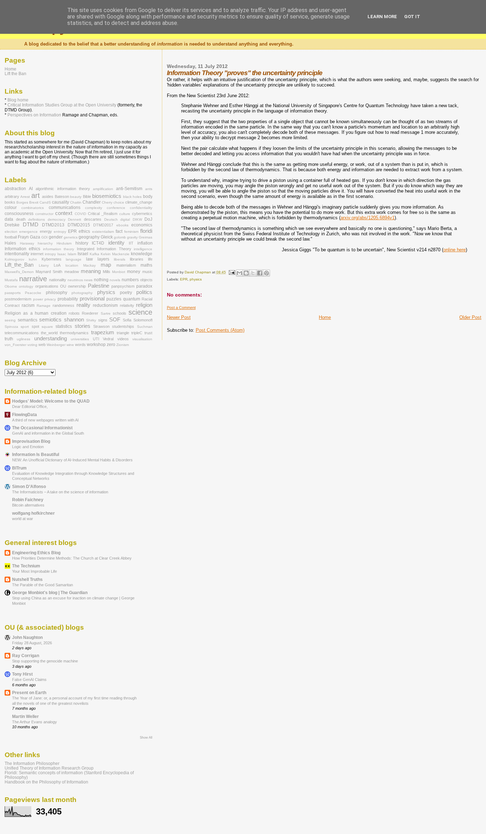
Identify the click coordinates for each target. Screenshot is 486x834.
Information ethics (22, 248)
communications (64, 207)
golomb (120, 237)
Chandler (92, 202)
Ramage (44, 306)
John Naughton (27, 637)
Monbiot (118, 272)
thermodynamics (74, 333)
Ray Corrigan (25, 655)
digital (125, 219)
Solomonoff (143, 320)
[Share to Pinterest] (266, 273)
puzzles (113, 299)
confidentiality (141, 208)
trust (148, 333)
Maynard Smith (49, 271)
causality (60, 202)
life (150, 259)
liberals (119, 259)
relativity (127, 305)
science (140, 312)
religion (144, 305)
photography (82, 293)
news (88, 280)
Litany (44, 265)
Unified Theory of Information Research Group (49, 768)
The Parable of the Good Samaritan (42, 585)
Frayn (23, 237)
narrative (33, 279)
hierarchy (45, 243)
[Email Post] (231, 272)
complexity (93, 208)
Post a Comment (181, 307)
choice (118, 202)
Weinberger (56, 345)
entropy (60, 232)
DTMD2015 (79, 224)
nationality (57, 280)
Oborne (11, 286)
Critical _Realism (102, 213)
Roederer (90, 313)
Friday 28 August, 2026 (32, 643)
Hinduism (64, 243)
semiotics (50, 319)
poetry (126, 292)
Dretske (12, 224)
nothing (101, 279)
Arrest (25, 197)
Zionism (122, 345)
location (71, 265)
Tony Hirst (22, 674)
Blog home (17, 100)
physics (196, 279)
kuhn (33, 259)
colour (11, 207)
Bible (87, 196)
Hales (10, 243)
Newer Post (179, 317)
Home (325, 317)
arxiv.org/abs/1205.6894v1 (367, 217)
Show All (146, 737)
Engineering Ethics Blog (36, 552)
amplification (103, 189)
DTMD (30, 224)
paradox (144, 286)
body (148, 196)
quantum (131, 299)
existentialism (103, 232)
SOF (114, 319)
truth (9, 338)
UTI (96, 339)
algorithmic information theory (63, 189)
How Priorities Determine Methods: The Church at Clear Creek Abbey (72, 558)
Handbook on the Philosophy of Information (46, 782)
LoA (57, 265)
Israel (83, 253)
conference (116, 208)
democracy (56, 219)
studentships (123, 326)
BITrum (19, 468)
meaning (91, 271)
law (89, 259)
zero (111, 344)
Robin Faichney (27, 499)
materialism (126, 265)
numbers (130, 279)
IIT (131, 243)
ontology (26, 286)
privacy (50, 299)
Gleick (107, 237)
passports (13, 293)
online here (454, 249)
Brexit (33, 202)
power (38, 299)
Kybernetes (52, 259)
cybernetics (142, 213)
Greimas (145, 237)
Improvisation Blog (31, 441)
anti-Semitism (129, 188)
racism (28, 305)
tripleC (136, 333)
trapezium (102, 332)
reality (83, 305)
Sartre (106, 313)
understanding (50, 338)
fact (119, 231)
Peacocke (33, 293)
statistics (64, 326)
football (11, 237)
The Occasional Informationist (42, 427)
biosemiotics (106, 196)
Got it (412, 16)
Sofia (127, 320)
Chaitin (75, 202)
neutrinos (75, 280)
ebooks (122, 225)
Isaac (61, 254)
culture (124, 214)
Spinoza (11, 327)
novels (115, 280)
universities (80, 339)
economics (141, 224)
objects (146, 280)
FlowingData (24, 414)
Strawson (101, 326)
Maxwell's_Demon (19, 272)
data (9, 219)
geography (89, 237)
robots (74, 313)
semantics (27, 320)
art (35, 195)
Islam (72, 254)
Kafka (94, 254)
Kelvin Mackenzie (115, 254)
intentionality (17, 253)
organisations (46, 286)
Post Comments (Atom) (220, 330)
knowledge (141, 253)
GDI (44, 237)
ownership (77, 286)
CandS (45, 202)
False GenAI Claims (29, 679)
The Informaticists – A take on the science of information (60, 492)
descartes (92, 219)
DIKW (137, 219)
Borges (22, 202)
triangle (123, 333)
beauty (75, 197)
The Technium (26, 565)
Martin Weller (25, 716)
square (47, 327)
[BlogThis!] (246, 273)
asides (47, 196)
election (11, 232)
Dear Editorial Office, (30, 406)
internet (37, 254)
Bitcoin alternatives (28, 505)
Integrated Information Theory (104, 249)
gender (56, 237)
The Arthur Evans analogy (34, 722)
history (81, 243)
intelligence (143, 249)
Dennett (74, 219)
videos (123, 339)
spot (35, 326)
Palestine (98, 286)
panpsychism (122, 286)
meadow (71, 271)
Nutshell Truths (27, 579)
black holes (132, 197)
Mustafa (11, 280)
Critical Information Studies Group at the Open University (61, 105)
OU (63, 286)
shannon (74, 319)
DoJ (148, 219)
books (10, 202)
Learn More (382, 16)
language (73, 259)
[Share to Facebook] (259, 273)
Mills (106, 271)
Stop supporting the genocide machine (45, 661)
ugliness (23, 339)
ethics (84, 231)
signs (102, 320)
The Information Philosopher (32, 763)
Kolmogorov (14, 259)
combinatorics (32, 208)
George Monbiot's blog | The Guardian (50, 592)
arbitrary (12, 196)
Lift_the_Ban (19, 265)
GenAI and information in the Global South (48, 433)
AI (31, 188)
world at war (22, 518)
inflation (145, 243)
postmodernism (18, 299)
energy (46, 231)
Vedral (108, 339)
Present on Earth (29, 692)
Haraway (27, 243)
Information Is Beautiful (35, 454)
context (63, 213)
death (21, 219)
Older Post (470, 317)
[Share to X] (253, 273)
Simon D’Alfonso (29, 486)
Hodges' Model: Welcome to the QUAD (51, 401)
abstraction (15, 188)
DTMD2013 (53, 224)
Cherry (107, 202)
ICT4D (98, 243)
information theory (58, 249)
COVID (80, 214)
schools (119, 313)
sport (25, 327)
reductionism (105, 305)
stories (82, 326)
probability (68, 299)
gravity (132, 237)
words (80, 344)
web (42, 344)
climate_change (138, 202)
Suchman (145, 327)
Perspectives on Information (34, 114)
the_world (49, 333)
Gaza (35, 237)
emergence (28, 232)
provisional (92, 298)
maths (146, 265)
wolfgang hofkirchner (33, 513)
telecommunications (22, 333)
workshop (96, 344)
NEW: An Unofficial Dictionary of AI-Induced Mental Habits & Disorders (72, 460)
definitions (36, 219)
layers (103, 259)
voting (32, 345)
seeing (10, 320)
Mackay (89, 265)
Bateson (62, 196)
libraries (136, 259)
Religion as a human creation (36, 313)
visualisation (142, 339)
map (106, 265)
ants (148, 189)
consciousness (19, 213)
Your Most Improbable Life (34, 571)
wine (70, 345)
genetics (71, 237)
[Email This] (239, 273)
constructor (44, 214)
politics (144, 292)
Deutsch (111, 219)
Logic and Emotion (28, 447)
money (133, 271)
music (147, 271)
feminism (131, 232)
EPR (183, 279)
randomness (63, 305)
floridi (146, 231)
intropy (50, 254)
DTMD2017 (103, 225)
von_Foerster (15, 345)
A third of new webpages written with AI (45, 420)
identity (116, 243)
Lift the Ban (15, 73)
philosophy (56, 292)
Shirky (91, 320)
